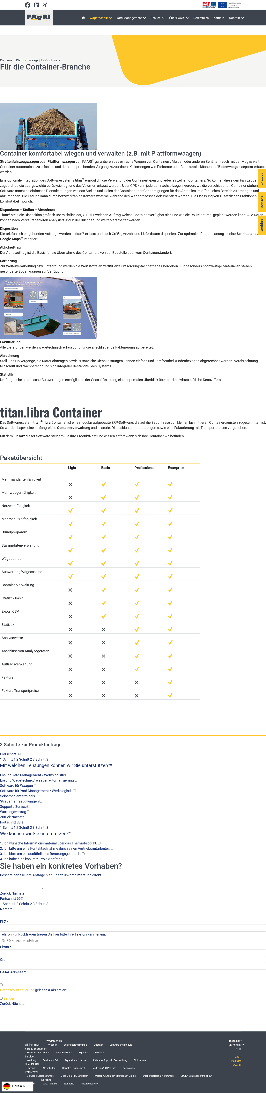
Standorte (69, 1083)
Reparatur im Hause (75, 1060)
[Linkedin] (36, 6)
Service (155, 18)
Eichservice (140, 1060)
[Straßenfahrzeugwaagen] (41, 801)
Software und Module (121, 1044)
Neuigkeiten (49, 1068)
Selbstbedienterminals (75, 1044)
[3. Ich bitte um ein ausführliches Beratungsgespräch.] (83, 853)
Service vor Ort (50, 1060)
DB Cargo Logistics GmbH (40, 1076)
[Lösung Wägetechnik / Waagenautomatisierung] (76, 780)
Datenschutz (236, 1044)
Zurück (5, 817)
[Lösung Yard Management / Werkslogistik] (66, 775)
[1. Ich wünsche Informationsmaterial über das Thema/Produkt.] (99, 843)
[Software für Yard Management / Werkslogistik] (74, 790)
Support (262, 225)
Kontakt (234, 18)
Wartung (31, 1060)
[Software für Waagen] (35, 785)
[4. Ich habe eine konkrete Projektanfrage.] (65, 859)
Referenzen (201, 18)
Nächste (18, 817)
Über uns (31, 1068)
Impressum (235, 1040)
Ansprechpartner (89, 1083)
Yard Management (129, 18)
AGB (238, 1048)
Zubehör (98, 1044)
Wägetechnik (99, 18)
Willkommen (32, 1044)
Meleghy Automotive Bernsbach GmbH (115, 1076)
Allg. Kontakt (50, 1083)
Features (99, 1052)
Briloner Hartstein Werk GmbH (158, 1076)
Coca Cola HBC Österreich (74, 1076)
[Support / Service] (28, 806)
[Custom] (45, 6)
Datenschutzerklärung (17, 990)
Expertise (83, 1052)
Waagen (52, 1044)
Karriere (218, 18)
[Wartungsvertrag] (28, 811)
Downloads (129, 1068)
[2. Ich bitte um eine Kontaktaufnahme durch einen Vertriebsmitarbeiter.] (112, 848)
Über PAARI (177, 18)
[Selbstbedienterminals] (37, 796)
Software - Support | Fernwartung (109, 1060)
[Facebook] (27, 6)
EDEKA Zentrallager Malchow (196, 1076)
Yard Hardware (64, 1052)
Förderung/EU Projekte (104, 1068)
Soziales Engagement (73, 1068)
